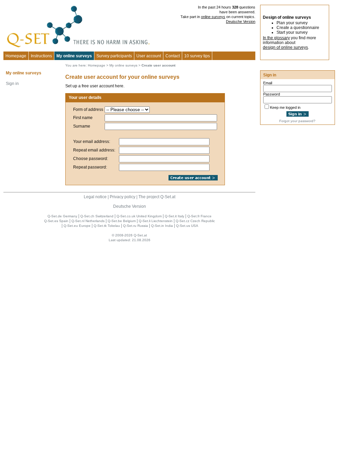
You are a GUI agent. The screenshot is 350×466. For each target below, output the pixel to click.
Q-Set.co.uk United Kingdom (139, 216)
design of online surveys (285, 47)
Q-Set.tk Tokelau (107, 226)
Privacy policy (122, 196)
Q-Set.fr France (199, 216)
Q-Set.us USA (187, 226)
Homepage (15, 56)
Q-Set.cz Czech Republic (195, 221)
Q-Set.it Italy (174, 216)
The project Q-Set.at (156, 196)
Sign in (12, 83)
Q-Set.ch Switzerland (96, 216)
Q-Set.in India (162, 226)
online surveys (213, 17)
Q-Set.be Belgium (122, 221)
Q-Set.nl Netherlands (88, 221)
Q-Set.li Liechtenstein (156, 221)
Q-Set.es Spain (56, 221)
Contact (172, 56)
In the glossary (276, 37)
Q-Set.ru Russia (135, 226)
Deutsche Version (240, 21)
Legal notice (95, 196)
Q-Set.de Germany (62, 216)
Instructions (41, 56)
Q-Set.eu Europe (77, 226)
